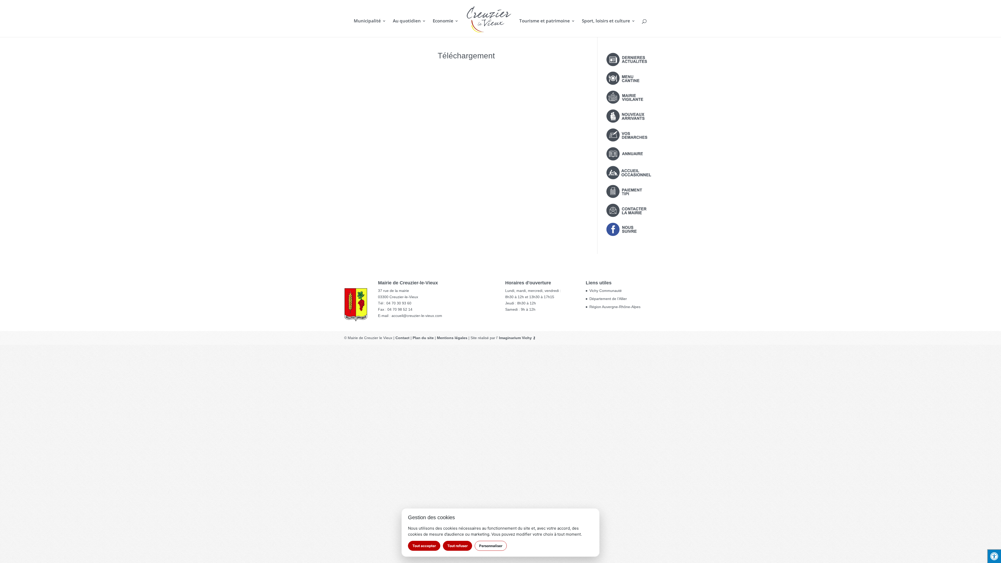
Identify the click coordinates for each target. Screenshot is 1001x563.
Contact (402, 338)
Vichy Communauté (605, 291)
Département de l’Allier (608, 299)
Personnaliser (490, 546)
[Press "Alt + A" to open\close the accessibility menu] (994, 556)
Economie (443, 21)
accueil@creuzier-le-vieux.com (417, 316)
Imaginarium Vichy (515, 338)
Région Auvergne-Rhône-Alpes (614, 307)
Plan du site (423, 338)
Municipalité (367, 21)
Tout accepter (424, 546)
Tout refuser (457, 546)
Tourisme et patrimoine (544, 21)
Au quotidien (407, 21)
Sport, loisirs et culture (606, 21)
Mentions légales (452, 338)
